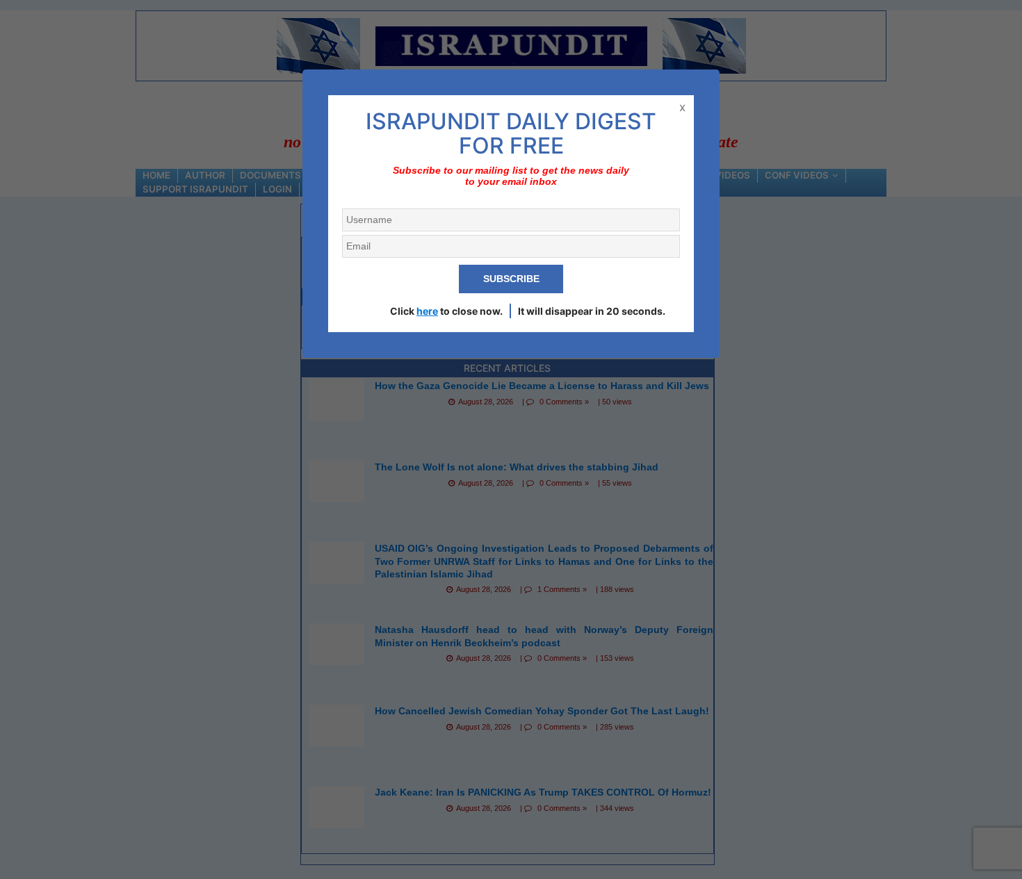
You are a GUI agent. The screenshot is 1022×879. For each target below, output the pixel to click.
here (427, 311)
